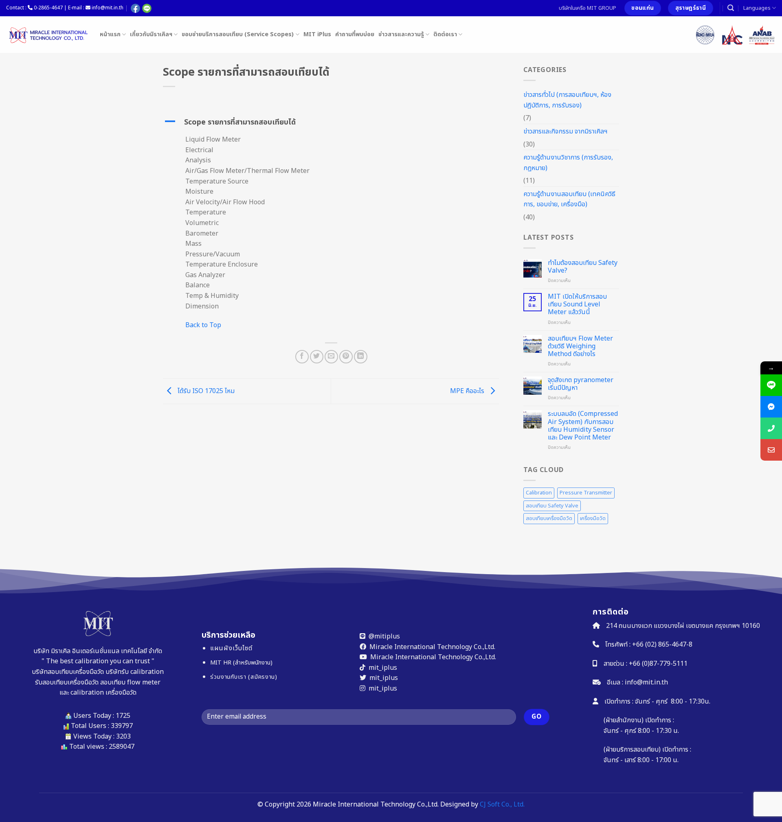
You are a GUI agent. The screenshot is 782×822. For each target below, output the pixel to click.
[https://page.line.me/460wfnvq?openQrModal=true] (771, 385)
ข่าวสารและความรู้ (401, 34)
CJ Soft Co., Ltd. (502, 804)
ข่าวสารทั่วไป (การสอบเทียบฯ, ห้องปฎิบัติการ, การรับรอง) (567, 100)
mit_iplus (383, 667)
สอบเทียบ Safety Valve (552, 506)
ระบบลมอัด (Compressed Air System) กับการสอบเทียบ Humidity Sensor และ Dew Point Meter (583, 426)
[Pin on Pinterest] (346, 356)
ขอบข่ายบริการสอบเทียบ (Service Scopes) (238, 34)
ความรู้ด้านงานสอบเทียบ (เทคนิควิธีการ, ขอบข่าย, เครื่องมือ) (569, 199)
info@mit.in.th (646, 682)
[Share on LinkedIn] (360, 356)
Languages (757, 8)
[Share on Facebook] (302, 356)
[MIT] (47, 34)
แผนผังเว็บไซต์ (231, 648)
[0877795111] (771, 428)
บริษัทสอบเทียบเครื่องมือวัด (68, 672)
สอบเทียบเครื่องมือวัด (549, 518)
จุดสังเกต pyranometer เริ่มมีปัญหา (580, 384)
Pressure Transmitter (586, 493)
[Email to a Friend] (331, 356)
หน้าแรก (110, 34)
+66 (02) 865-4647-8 (662, 644)
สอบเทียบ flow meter (130, 682)
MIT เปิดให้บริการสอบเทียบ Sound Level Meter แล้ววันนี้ (577, 305)
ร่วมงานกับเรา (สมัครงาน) (243, 677)
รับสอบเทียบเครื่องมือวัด (67, 682)
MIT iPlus (317, 34)
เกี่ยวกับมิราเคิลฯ (151, 34)
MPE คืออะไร (468, 391)
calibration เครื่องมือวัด (103, 692)
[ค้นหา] (730, 8)
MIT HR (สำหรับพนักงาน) (241, 662)
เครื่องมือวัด (593, 518)
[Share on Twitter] (316, 356)
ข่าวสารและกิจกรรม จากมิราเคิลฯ (565, 131)
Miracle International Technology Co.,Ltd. (432, 646)
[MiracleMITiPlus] (771, 407)
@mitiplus (384, 636)
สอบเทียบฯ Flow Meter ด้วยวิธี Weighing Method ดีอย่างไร (580, 347)
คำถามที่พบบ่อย (354, 34)
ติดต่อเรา (445, 34)
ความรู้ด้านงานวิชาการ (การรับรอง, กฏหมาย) (568, 163)
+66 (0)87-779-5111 (658, 663)
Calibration (539, 493)
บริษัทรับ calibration (134, 672)
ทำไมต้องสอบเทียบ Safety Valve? (582, 267)
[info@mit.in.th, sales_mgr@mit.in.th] (771, 450)
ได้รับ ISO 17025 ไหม (205, 391)
